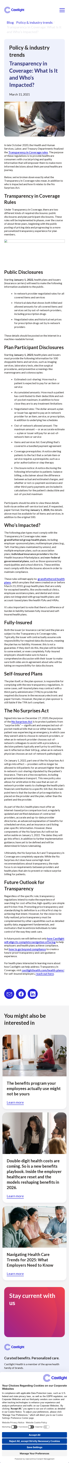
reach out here (45, 973)
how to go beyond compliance (27, 949)
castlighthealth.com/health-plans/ (43, 970)
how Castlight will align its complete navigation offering (34, 940)
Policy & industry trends (34, 22)
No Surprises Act (21, 721)
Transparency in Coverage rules (28, 152)
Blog (10, 22)
